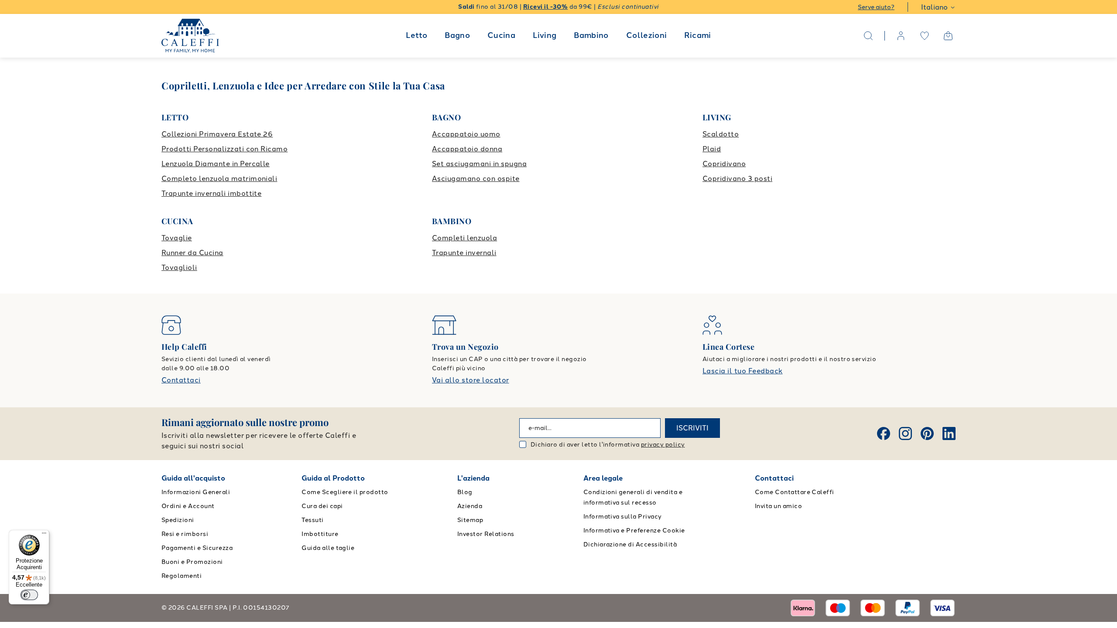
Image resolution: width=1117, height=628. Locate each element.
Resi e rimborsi (184, 534)
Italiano (934, 7)
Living (544, 35)
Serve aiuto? (876, 7)
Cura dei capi (322, 506)
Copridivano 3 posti (737, 178)
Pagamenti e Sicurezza (197, 548)
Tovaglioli (179, 267)
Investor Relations (485, 534)
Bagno (457, 35)
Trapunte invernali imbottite (211, 193)
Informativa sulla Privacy (622, 516)
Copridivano (724, 164)
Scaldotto (720, 134)
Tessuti (312, 520)
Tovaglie (176, 238)
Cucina (501, 35)
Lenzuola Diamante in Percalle (215, 164)
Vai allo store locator (470, 380)
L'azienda (473, 478)
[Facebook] (883, 433)
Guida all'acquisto (193, 478)
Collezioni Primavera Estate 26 (217, 134)
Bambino (591, 35)
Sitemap (470, 520)
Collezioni (646, 35)
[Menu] (44, 535)
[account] (901, 35)
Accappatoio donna (467, 149)
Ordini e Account (188, 506)
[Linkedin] (949, 433)
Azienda (469, 506)
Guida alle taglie (328, 548)
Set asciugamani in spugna (479, 164)
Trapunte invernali (464, 253)
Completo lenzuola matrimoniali (219, 178)
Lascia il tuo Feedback (742, 371)
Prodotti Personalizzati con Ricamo (224, 149)
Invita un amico (778, 506)
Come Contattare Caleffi (794, 492)
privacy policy (663, 444)
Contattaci (181, 380)
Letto (416, 35)
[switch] (29, 595)
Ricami (697, 35)
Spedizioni (177, 520)
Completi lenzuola (464, 238)
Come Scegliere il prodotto (345, 492)
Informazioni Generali (195, 492)
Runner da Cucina (192, 253)
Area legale (603, 478)
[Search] (868, 35)
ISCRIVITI (692, 428)
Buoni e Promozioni (192, 562)
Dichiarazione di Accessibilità (630, 544)
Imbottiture (320, 534)
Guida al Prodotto (333, 478)
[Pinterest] (927, 433)
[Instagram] (905, 433)
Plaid (711, 149)
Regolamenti (181, 576)
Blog (465, 492)
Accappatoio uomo (466, 134)
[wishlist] (924, 35)
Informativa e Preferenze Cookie (634, 530)
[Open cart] (948, 35)
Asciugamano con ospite (476, 178)
